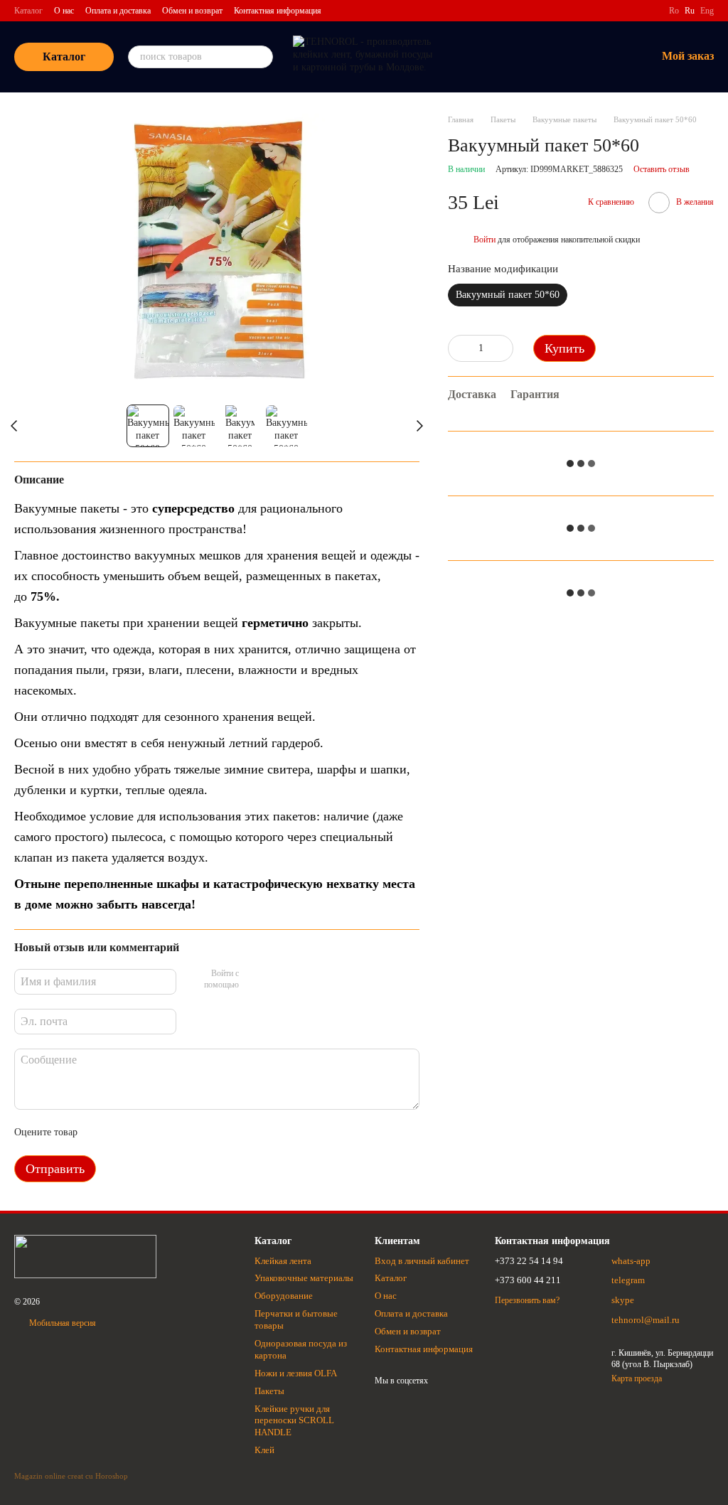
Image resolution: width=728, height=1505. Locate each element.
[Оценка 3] (146, 1132)
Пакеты (269, 1391)
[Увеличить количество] (503, 348)
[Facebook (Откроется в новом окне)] (649, 10)
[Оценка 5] (192, 1132)
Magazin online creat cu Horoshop (71, 1476)
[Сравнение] (534, 56)
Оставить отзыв (661, 169)
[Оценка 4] (169, 1132)
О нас (64, 11)
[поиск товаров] (261, 56)
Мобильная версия (61, 1323)
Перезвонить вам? (527, 1300)
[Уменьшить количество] (459, 348)
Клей (264, 1450)
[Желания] (571, 56)
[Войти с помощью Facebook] (254, 979)
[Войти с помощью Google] (277, 979)
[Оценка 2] (123, 1132)
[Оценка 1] (101, 1132)
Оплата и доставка (118, 11)
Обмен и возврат (192, 11)
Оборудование (284, 1295)
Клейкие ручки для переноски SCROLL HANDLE (294, 1420)
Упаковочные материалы (304, 1278)
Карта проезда (636, 1378)
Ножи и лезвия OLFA (296, 1373)
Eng (707, 10)
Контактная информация (277, 11)
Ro (674, 10)
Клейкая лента (283, 1260)
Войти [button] (484, 240)
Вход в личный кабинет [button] (422, 1260)
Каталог (28, 11)
